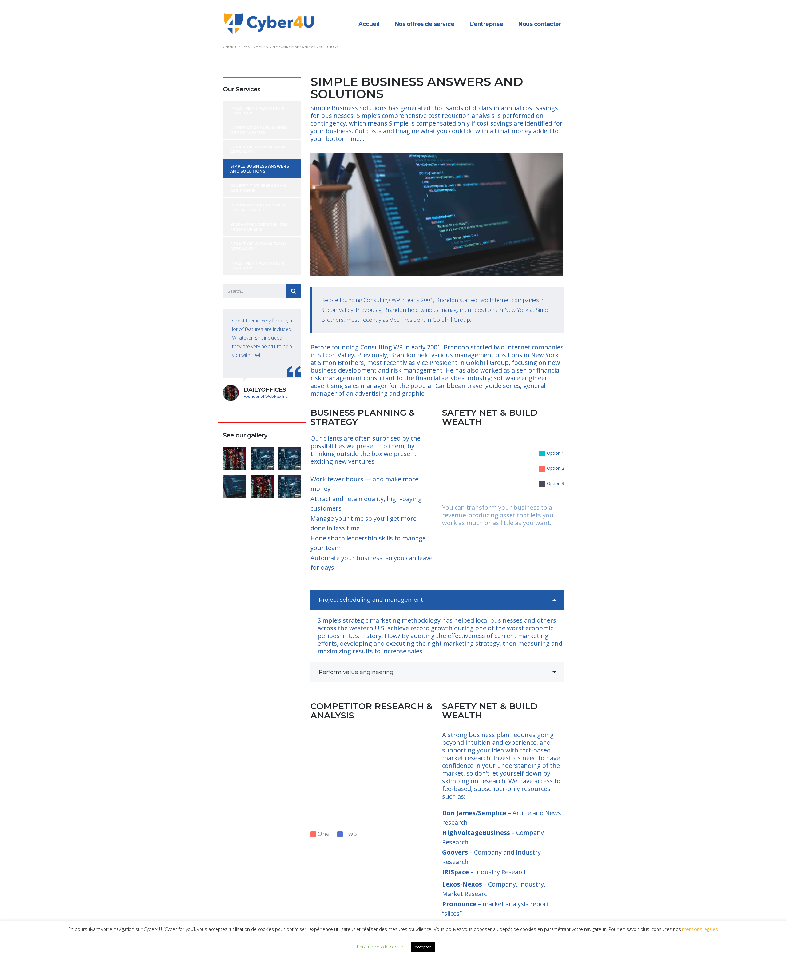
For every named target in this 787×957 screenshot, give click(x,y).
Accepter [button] (423, 947)
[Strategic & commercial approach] (289, 456)
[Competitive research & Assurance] (262, 484)
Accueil (368, 24)
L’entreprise (486, 24)
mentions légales (700, 929)
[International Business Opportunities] (262, 456)
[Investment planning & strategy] (234, 456)
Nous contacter (539, 24)
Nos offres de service (424, 24)
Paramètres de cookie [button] (380, 946)
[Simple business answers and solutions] (234, 484)
